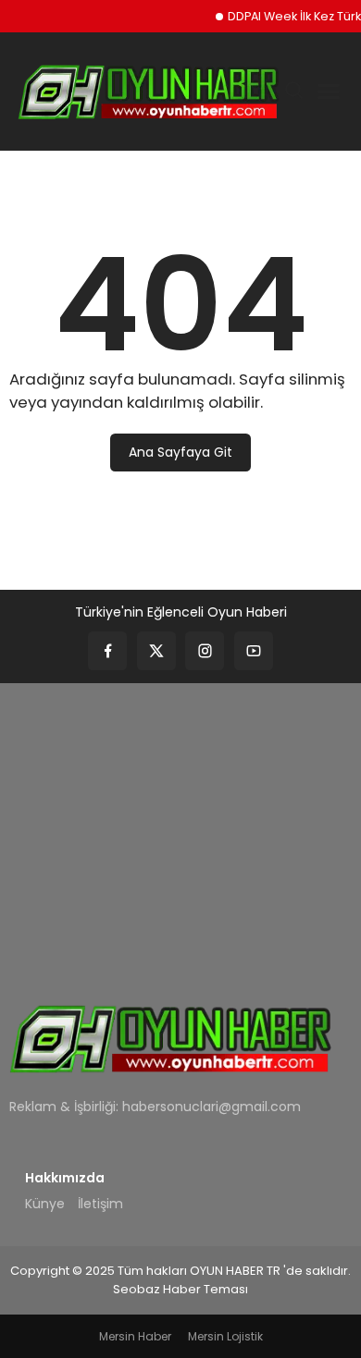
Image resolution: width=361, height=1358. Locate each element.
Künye (45, 1203)
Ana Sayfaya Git (180, 452)
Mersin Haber (135, 1336)
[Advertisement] (180, 830)
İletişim (100, 1203)
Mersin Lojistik (225, 1336)
